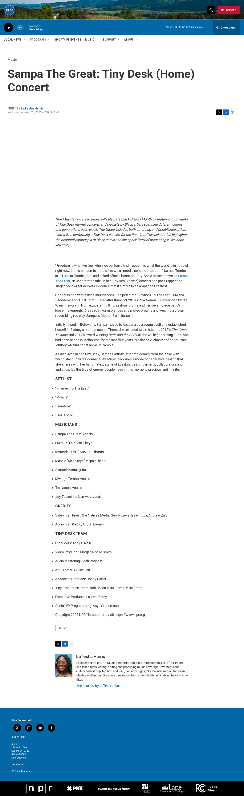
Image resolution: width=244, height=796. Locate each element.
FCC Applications (20, 771)
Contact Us (17, 764)
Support (109, 39)
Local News (13, 39)
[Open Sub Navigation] (24, 39)
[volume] (20, 27)
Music (89, 39)
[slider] (26, 28)
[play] (9, 28)
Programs (38, 39)
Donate (230, 10)
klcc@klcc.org (18, 757)
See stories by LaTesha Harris (99, 685)
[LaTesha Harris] (63, 665)
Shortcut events (67, 39)
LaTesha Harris (32, 108)
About (129, 39)
